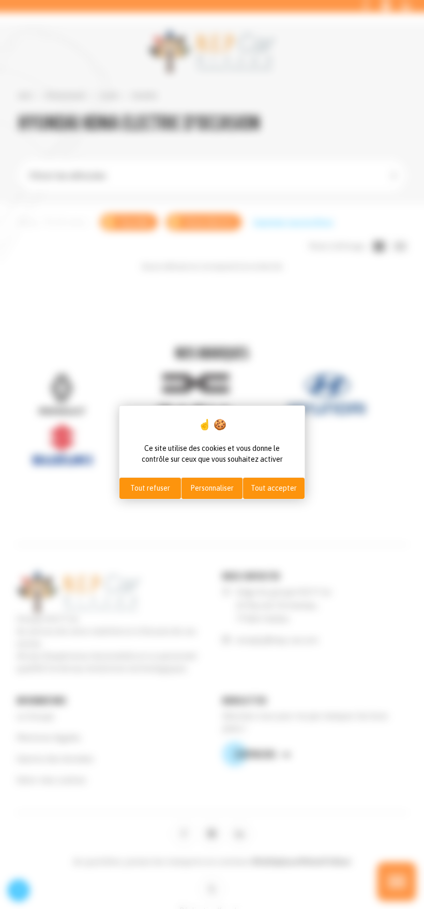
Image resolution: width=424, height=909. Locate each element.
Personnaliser (212, 488)
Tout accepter (274, 488)
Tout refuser (150, 488)
